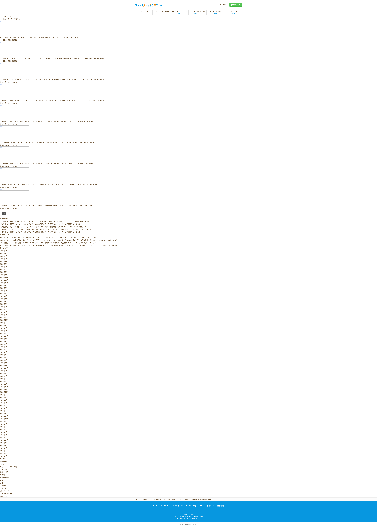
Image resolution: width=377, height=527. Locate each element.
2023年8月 (4, 304)
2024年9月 (4, 285)
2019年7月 (4, 400)
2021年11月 (4, 339)
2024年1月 (4, 298)
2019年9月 (4, 395)
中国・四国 (4, 469)
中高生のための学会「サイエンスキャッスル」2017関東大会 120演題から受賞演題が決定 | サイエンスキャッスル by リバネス (69, 240)
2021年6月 (4, 349)
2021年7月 (4, 346)
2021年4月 (4, 355)
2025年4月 (4, 269)
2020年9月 (4, 371)
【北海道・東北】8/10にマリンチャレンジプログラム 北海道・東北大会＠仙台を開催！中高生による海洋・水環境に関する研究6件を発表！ (49, 184)
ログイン (3, 488)
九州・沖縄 (4, 472)
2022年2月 (4, 333)
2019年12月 (4, 387)
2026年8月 (4, 251)
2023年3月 (4, 314)
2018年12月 (4, 416)
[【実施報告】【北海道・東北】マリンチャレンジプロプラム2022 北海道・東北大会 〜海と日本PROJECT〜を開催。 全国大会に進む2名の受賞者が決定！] (14, 55)
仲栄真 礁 (3, 40)
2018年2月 (4, 437)
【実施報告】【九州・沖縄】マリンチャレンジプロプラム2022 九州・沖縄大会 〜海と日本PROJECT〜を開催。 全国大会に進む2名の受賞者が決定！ (52, 79)
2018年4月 (4, 432)
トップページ (157, 506)
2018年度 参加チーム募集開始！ (11, 237)
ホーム (2, 16)
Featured (3, 461)
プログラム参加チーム (207, 506)
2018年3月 (4, 434)
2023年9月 (4, 301)
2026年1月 (4, 261)
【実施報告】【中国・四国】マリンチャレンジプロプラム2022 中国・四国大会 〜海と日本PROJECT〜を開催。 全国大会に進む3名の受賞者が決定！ (52, 100)
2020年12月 (4, 365)
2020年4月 (4, 376)
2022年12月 (4, 320)
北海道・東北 (4, 477)
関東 (1, 480)
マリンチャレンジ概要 (171, 506)
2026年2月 (4, 258)
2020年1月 (4, 384)
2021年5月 (4, 352)
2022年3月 (4, 330)
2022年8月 (4, 323)
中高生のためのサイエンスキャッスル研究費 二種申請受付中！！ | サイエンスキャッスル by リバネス (61, 237)
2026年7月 (4, 253)
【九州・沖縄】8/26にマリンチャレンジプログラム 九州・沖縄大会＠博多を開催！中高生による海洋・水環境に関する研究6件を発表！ (48, 205)
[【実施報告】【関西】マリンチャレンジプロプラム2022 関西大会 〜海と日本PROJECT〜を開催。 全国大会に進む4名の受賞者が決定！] (14, 119)
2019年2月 (4, 411)
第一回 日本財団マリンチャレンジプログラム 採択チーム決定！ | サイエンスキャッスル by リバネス (84, 245)
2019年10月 (4, 392)
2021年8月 (4, 344)
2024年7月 (4, 290)
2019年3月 (4, 408)
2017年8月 (4, 448)
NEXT (2, 464)
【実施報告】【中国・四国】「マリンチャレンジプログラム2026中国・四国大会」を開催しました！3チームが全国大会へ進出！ (44, 221)
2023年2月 (4, 317)
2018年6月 (4, 429)
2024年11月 (4, 280)
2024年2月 (4, 296)
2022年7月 (4, 325)
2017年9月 (4, 445)
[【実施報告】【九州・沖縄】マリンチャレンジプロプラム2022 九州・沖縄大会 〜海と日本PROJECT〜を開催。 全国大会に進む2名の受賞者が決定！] (14, 76)
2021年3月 (4, 357)
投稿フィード (4, 491)
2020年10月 (4, 368)
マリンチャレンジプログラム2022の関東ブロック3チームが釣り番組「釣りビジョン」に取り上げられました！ (39, 37)
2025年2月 (4, 272)
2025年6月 (4, 267)
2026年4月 (4, 256)
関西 (1, 483)
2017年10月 (4, 443)
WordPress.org (5, 496)
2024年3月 (4, 293)
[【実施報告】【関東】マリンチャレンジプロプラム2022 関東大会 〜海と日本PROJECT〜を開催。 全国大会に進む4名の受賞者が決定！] (14, 161)
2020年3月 (4, 379)
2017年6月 (4, 451)
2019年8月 (4, 397)
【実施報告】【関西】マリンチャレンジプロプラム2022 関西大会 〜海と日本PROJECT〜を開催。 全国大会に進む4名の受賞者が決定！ (47, 121)
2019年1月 (4, 413)
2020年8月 (4, 373)
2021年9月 (4, 341)
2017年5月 (4, 453)
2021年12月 (4, 336)
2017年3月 (4, 456)
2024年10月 (4, 283)
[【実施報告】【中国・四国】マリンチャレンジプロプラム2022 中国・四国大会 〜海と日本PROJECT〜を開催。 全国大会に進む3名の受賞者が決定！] (14, 98)
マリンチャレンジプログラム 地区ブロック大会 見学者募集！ (23, 245)
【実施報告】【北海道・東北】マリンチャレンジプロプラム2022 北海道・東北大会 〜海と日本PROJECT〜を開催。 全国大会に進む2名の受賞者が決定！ (53, 58)
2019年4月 (4, 405)
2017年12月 (4, 440)
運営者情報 (223, 4)
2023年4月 (4, 312)
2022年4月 (4, 328)
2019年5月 (4, 403)
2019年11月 (4, 389)
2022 (7, 16)
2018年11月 (4, 418)
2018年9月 (4, 421)
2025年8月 (4, 264)
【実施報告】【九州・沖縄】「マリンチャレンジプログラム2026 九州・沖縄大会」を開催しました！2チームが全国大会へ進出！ (45, 226)
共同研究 (3, 475)
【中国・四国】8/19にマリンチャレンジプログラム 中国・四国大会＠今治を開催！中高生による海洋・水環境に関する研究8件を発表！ (48, 142)
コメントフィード (6, 493)
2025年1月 (4, 274)
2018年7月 (4, 427)
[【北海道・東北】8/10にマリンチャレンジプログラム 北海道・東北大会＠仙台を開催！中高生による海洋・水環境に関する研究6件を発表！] (14, 182)
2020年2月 (4, 381)
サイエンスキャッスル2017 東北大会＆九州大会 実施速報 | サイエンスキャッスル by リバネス (58, 242)
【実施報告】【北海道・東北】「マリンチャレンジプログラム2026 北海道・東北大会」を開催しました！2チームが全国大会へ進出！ (46, 229)
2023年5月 (4, 309)
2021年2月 (4, 360)
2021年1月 (4, 362)
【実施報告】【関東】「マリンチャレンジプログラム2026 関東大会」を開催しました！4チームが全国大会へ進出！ (40, 232)
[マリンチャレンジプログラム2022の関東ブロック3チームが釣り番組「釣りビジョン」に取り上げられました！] (14, 34)
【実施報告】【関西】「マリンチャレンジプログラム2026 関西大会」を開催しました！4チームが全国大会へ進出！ (40, 224)
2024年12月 (4, 277)
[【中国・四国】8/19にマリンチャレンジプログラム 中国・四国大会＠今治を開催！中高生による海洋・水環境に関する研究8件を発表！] (14, 140)
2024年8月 (4, 288)
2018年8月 (4, 424)
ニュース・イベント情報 (8, 467)
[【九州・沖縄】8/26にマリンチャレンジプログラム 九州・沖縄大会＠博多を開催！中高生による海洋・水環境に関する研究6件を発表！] (14, 203)
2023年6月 (4, 306)
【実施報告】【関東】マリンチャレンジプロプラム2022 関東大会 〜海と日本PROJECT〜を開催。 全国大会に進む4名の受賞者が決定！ (47, 163)
